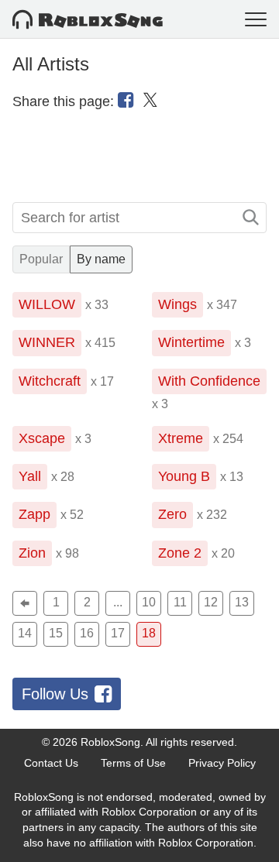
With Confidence (209, 381)
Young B (184, 476)
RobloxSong (110, 742)
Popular (41, 259)
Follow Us (55, 693)
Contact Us (51, 763)
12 (211, 602)
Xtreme (180, 438)
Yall (30, 476)
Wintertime (191, 342)
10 (149, 602)
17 (118, 633)
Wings (177, 304)
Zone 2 (180, 553)
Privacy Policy (222, 763)
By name (101, 259)
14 (25, 633)
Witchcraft (50, 381)
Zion (32, 553)
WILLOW (47, 304)
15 (56, 633)
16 (87, 633)
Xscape (42, 438)
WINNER (47, 342)
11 (180, 602)
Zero (172, 514)
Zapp (34, 514)
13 (242, 602)
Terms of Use (133, 763)
